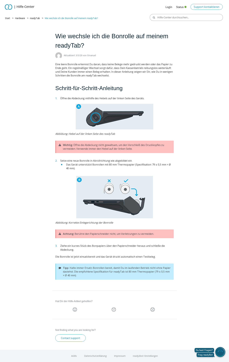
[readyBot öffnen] (220, 352)
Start (7, 18)
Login (168, 7)
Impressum (120, 355)
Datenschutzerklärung (95, 355)
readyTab (35, 18)
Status (181, 7)
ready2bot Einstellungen (145, 355)
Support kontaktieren (206, 7)
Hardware (20, 18)
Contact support (70, 338)
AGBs (74, 355)
